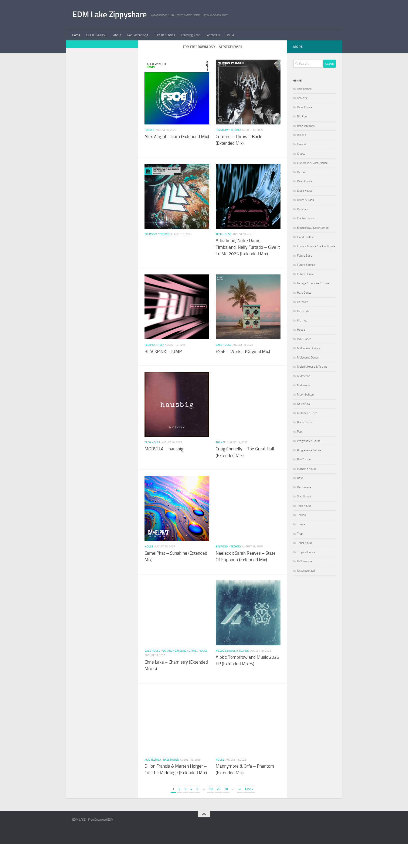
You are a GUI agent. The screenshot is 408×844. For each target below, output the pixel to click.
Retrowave (304, 487)
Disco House (304, 191)
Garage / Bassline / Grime (179, 650)
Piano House (304, 422)
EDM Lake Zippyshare (109, 14)
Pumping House (306, 469)
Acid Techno (152, 759)
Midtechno (303, 376)
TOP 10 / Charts (164, 35)
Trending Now (190, 35)
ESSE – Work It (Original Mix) (243, 351)
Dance (301, 172)
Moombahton (305, 394)
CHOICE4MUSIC (96, 35)
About (117, 35)
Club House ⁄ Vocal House (312, 163)
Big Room (222, 129)
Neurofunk (303, 404)
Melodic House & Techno (232, 650)
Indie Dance (304, 339)
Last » (249, 789)
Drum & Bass (305, 200)
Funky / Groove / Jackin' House (316, 246)
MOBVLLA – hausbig (163, 448)
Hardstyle (303, 311)
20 (218, 789)
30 (226, 789)
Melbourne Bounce (308, 348)
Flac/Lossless (305, 237)
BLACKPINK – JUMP (163, 351)
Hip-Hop (302, 320)
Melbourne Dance (308, 357)
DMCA (230, 35)
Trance (149, 129)
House (148, 546)
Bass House (223, 344)
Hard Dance (304, 292)
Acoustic (302, 98)
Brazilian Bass (306, 126)
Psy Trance (304, 459)
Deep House (304, 181)
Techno (236, 129)
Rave (300, 478)
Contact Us (212, 35)
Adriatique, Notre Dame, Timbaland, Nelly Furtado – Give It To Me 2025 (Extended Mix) (248, 247)
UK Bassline (304, 561)
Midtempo (303, 385)
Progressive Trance (309, 450)
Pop (299, 431)
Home (76, 35)
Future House (305, 274)
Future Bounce (306, 265)
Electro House (305, 218)
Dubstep (302, 209)
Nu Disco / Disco (307, 413)
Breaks (301, 135)
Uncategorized (306, 571)
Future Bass (304, 255)
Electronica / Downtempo (313, 228)
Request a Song (137, 35)
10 (210, 789)
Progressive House (308, 441)
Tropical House (306, 552)
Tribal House (304, 543)
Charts (301, 154)
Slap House (304, 496)
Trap (160, 344)
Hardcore (302, 302)
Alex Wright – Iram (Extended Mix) (176, 136)
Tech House (223, 234)
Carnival (302, 144)
